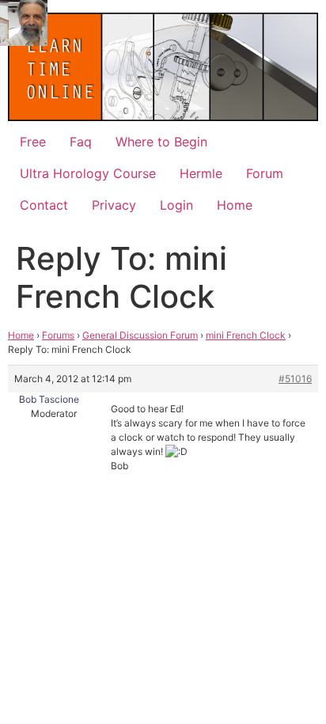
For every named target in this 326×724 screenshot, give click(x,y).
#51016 (295, 379)
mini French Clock (246, 335)
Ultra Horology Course (88, 173)
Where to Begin (161, 142)
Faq (81, 142)
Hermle (201, 173)
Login (176, 205)
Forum (264, 173)
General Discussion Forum (140, 335)
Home (234, 205)
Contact (44, 205)
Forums (58, 335)
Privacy (114, 205)
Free (33, 142)
